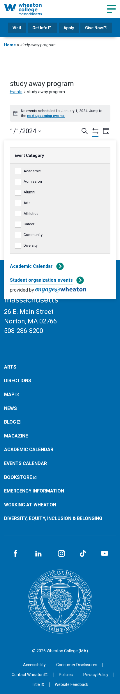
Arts (27, 203)
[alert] (60, 113)
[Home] (29, 9)
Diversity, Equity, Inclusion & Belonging (53, 518)
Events (16, 91)
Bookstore (18, 477)
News (10, 408)
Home (10, 45)
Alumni (29, 192)
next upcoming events (46, 116)
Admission (33, 181)
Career (29, 224)
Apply (68, 27)
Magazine (16, 436)
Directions (17, 380)
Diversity (31, 245)
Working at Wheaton (30, 505)
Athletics (31, 213)
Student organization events (41, 280)
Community (33, 234)
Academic (32, 171)
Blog (10, 422)
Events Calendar (25, 463)
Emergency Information (34, 491)
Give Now (94, 27)
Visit (17, 27)
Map (9, 394)
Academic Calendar (31, 266)
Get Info (39, 27)
